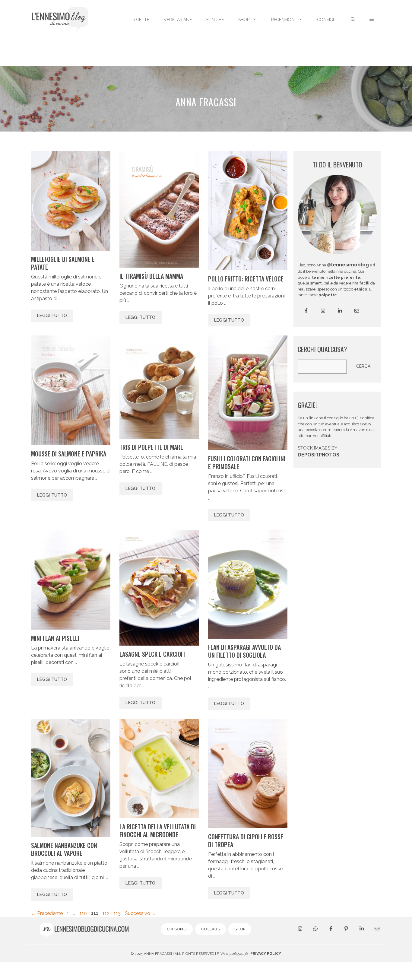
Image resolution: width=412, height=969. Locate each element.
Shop (243, 19)
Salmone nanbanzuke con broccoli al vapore (64, 849)
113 (117, 913)
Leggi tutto (52, 315)
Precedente (47, 913)
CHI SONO (177, 929)
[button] (371, 20)
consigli (326, 19)
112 (106, 913)
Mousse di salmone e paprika (68, 453)
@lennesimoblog (348, 265)
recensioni (283, 19)
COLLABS (210, 929)
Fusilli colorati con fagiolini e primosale (246, 462)
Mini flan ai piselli (55, 638)
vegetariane (178, 19)
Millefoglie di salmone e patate (63, 263)
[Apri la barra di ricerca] (353, 20)
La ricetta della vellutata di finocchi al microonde (157, 830)
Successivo (140, 913)
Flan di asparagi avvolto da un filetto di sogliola (244, 651)
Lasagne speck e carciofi (152, 654)
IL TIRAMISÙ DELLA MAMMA (151, 276)
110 (83, 913)
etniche (215, 19)
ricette (141, 19)
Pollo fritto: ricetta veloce (246, 278)
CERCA (363, 366)
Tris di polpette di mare (151, 447)
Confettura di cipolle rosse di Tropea (245, 840)
